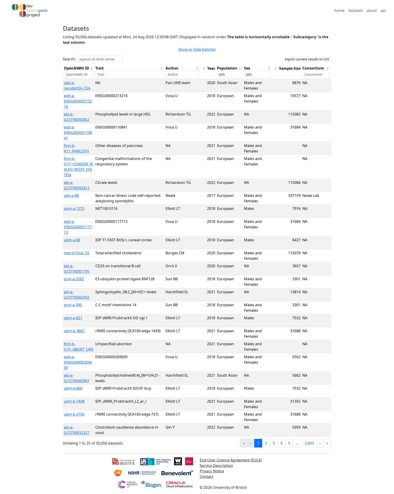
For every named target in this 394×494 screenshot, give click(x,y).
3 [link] (274, 443)
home (339, 10)
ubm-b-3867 (74, 330)
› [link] (320, 443)
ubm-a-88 (72, 239)
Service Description (216, 465)
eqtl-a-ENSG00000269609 (78, 362)
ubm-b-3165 (74, 414)
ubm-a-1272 (74, 208)
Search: (69, 59)
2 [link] (266, 443)
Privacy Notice (212, 470)
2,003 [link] (309, 443)
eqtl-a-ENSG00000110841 (78, 133)
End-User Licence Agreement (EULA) (231, 460)
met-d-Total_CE (76, 252)
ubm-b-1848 (74, 401)
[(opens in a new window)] (123, 460)
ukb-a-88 (71, 195)
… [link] (297, 443)
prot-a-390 (73, 304)
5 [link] (289, 443)
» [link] (327, 443)
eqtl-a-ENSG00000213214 (78, 101)
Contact (206, 476)
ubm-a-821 (73, 317)
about (372, 10)
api (383, 10)
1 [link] (258, 443)
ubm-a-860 (73, 388)
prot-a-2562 (74, 278)
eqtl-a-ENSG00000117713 (78, 227)
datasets (355, 10)
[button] (91, 68)
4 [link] (281, 443)
